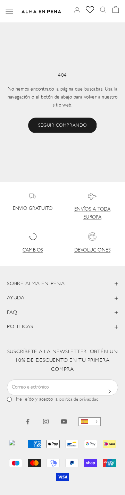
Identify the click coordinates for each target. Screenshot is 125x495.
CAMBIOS (33, 250)
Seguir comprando (62, 125)
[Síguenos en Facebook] (27, 421)
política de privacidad (79, 399)
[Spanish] (89, 421)
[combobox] (89, 421)
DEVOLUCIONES (92, 250)
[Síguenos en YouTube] (63, 421)
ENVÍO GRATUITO (33, 208)
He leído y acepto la (57, 399)
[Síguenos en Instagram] (45, 421)
